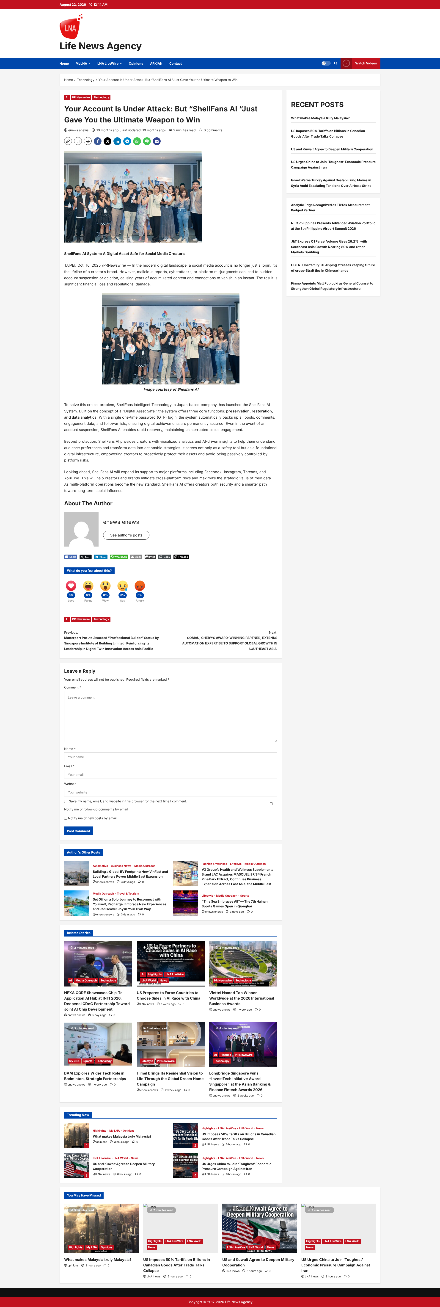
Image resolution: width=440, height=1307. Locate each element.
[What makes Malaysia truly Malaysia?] (101, 1228)
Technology (101, 97)
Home (64, 63)
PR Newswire (81, 97)
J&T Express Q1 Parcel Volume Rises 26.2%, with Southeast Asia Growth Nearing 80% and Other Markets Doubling (329, 246)
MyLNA (81, 63)
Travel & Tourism (128, 893)
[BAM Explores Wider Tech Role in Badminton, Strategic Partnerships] (98, 1044)
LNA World (149, 980)
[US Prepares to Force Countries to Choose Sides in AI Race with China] (171, 963)
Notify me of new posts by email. (92, 818)
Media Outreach (144, 866)
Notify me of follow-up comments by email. (96, 809)
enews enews (78, 130)
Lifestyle (236, 863)
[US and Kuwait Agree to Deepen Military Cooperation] (259, 1228)
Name (70, 749)
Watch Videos (366, 63)
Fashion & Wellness (215, 863)
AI (67, 97)
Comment (72, 687)
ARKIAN (156, 63)
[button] (326, 63)
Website (70, 784)
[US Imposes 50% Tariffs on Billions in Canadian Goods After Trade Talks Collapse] (180, 1228)
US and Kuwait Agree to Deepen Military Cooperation (76, 1165)
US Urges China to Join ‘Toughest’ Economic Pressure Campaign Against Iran (185, 1165)
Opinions (136, 63)
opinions (101, 1142)
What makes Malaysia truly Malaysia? (76, 1135)
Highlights (155, 974)
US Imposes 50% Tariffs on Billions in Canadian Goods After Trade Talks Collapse (185, 1135)
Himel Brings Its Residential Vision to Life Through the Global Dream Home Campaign (170, 1078)
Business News (121, 866)
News (163, 980)
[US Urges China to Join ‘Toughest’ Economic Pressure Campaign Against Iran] (338, 1228)
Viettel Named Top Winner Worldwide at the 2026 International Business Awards (241, 998)
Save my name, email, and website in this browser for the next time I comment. (128, 801)
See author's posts (126, 535)
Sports (244, 895)
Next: (229, 640)
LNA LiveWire (107, 63)
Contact (175, 63)
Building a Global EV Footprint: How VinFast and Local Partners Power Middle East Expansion (76, 873)
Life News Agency (101, 46)
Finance (226, 1054)
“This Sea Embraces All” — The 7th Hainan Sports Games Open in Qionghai (185, 903)
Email (69, 766)
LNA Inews (147, 1004)
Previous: (111, 640)
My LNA (74, 1061)
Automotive (101, 866)
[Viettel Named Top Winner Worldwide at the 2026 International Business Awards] (243, 963)
